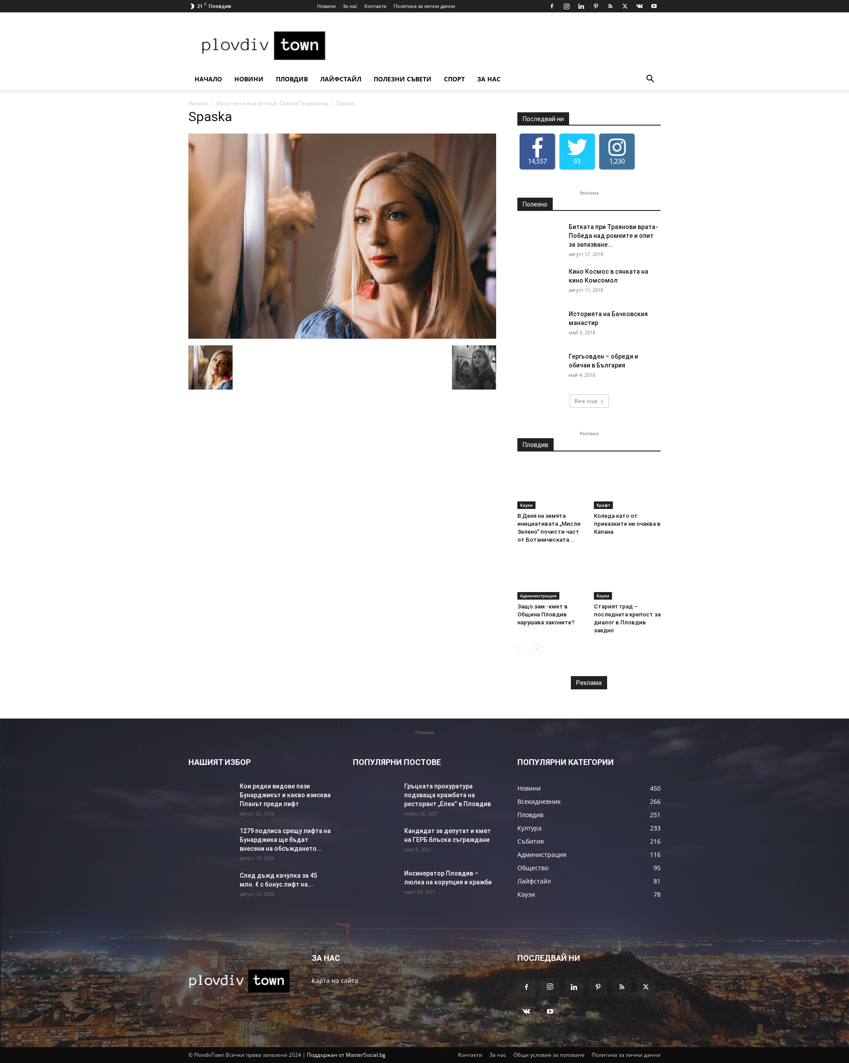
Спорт (454, 79)
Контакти (375, 6)
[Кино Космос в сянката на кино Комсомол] (539, 282)
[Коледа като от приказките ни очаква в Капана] (627, 486)
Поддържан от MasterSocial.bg (346, 1055)
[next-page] (537, 649)
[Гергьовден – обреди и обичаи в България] (539, 367)
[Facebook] (551, 6)
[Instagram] (566, 6)
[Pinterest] (595, 6)
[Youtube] (654, 6)
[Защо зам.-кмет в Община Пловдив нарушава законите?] (551, 577)
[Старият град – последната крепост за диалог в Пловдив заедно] (627, 577)
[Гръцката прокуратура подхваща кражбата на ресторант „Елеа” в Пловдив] (375, 797)
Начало (208, 79)
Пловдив (292, 79)
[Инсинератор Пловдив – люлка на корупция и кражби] (375, 884)
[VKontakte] (639, 6)
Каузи (526, 505)
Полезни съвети (403, 79)
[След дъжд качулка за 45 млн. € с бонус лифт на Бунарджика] (210, 886)
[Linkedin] (581, 6)
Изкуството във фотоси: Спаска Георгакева (272, 103)
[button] (650, 80)
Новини (326, 6)
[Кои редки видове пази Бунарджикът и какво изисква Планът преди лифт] (210, 797)
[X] (624, 6)
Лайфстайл (340, 79)
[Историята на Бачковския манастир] (539, 325)
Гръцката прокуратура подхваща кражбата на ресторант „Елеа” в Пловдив (447, 795)
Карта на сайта (335, 980)
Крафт (603, 505)
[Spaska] (342, 336)
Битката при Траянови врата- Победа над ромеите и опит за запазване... (613, 235)
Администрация (538, 596)
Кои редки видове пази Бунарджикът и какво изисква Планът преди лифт (285, 795)
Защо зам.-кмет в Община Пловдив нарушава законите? (545, 614)
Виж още (586, 401)
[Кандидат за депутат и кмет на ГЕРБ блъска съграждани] (375, 841)
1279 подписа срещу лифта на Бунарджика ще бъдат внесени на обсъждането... (285, 839)
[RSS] (610, 6)
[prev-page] (522, 649)
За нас (350, 6)
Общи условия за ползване (549, 1055)
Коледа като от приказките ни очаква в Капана (627, 523)
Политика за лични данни (424, 6)
